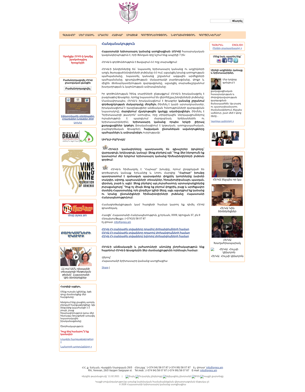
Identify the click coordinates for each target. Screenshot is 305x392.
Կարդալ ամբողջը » (222, 121)
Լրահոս (103, 35)
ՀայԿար (117, 35)
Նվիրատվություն (183, 35)
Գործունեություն (154, 35)
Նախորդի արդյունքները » (76, 346)
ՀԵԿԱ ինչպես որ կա (227, 179)
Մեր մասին (86, 35)
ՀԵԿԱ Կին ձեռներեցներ (227, 210)
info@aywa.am (122, 222)
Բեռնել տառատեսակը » (227, 48)
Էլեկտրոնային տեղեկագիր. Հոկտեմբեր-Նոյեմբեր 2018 (78, 117)
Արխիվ (78, 122)
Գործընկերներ (210, 35)
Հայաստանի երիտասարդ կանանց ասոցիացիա (156, 384)
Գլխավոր (69, 35)
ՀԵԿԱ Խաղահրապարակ (227, 241)
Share (105, 267)
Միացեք (132, 35)
